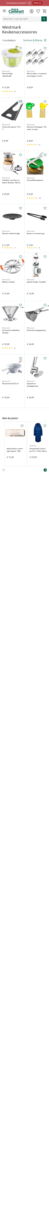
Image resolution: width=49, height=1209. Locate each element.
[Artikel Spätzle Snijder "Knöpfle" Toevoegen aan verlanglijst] (45, 257)
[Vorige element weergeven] (3, 470)
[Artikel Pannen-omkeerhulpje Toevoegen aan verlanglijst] (20, 208)
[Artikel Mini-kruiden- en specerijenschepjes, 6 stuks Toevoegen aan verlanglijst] (45, 48)
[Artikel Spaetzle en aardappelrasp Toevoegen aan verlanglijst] (45, 358)
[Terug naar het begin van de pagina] (46, 1190)
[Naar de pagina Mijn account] (31, 11)
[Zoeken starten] (44, 18)
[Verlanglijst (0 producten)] (38, 11)
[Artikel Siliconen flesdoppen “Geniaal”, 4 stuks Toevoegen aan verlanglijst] (45, 102)
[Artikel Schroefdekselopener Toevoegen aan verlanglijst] (45, 155)
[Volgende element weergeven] (45, 470)
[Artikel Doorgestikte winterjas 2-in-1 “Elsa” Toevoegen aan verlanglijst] (45, 426)
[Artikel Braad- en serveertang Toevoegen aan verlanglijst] (45, 208)
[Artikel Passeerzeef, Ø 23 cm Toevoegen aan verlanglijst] (20, 358)
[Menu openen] (4, 11)
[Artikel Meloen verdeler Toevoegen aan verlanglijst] (20, 257)
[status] (21, 19)
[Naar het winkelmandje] (44, 11)
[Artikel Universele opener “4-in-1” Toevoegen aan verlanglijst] (20, 102)
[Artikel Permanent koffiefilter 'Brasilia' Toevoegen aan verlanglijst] (20, 305)
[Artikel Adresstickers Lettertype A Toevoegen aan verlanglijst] (22, 426)
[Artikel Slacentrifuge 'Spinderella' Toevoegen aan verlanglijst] (20, 48)
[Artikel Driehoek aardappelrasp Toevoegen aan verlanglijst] (45, 305)
